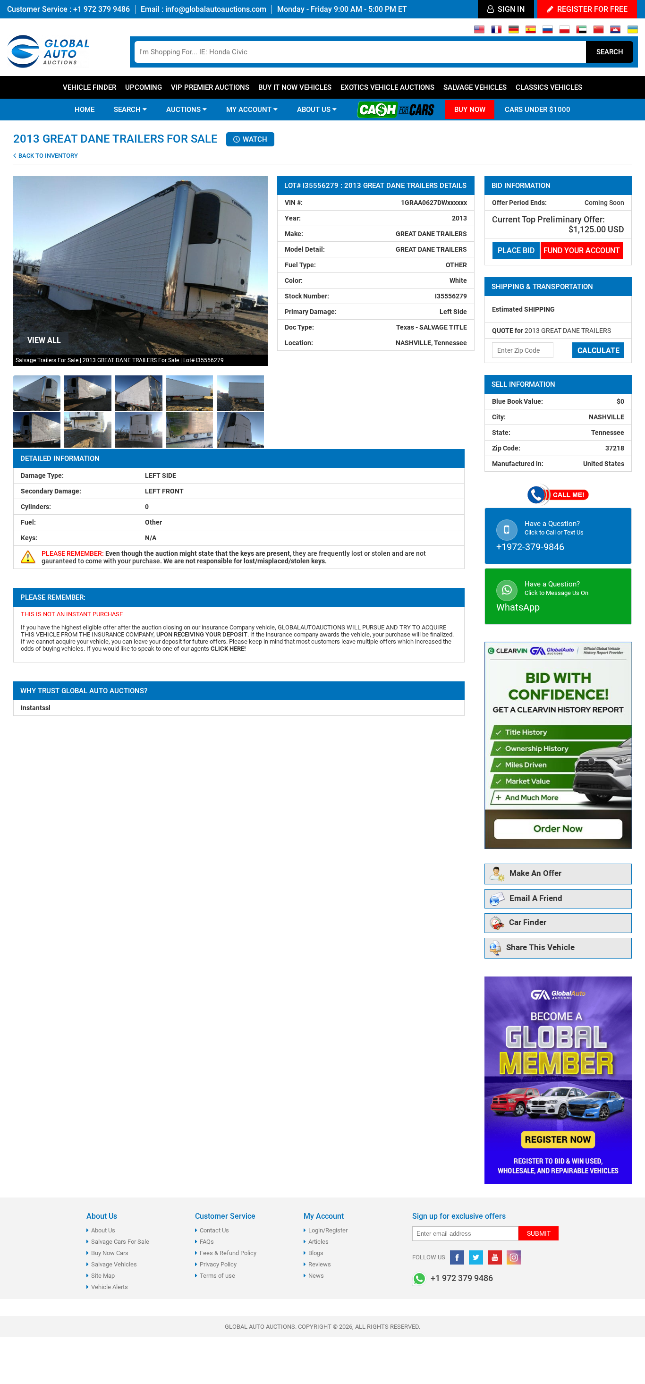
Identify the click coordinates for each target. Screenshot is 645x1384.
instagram (514, 1257)
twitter (476, 1257)
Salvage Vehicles (475, 87)
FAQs (207, 1241)
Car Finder (527, 922)
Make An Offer (535, 873)
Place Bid (516, 250)
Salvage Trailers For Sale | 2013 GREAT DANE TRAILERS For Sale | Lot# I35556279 (120, 360)
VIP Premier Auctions (210, 87)
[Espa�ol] (530, 31)
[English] (479, 31)
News (316, 1275)
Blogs (315, 1253)
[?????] (615, 31)
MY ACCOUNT (249, 109)
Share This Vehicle (540, 947)
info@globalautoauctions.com (215, 9)
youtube (495, 1257)
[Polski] (564, 31)
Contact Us (214, 1230)
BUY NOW (469, 109)
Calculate (598, 350)
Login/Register (328, 1230)
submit (539, 1233)
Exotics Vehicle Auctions (387, 87)
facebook (457, 1257)
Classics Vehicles (549, 87)
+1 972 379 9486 (100, 9)
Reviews (319, 1264)
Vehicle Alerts (109, 1287)
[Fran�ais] (496, 31)
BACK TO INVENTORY (47, 155)
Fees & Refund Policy (228, 1253)
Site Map (103, 1275)
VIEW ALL (44, 340)
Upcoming (143, 87)
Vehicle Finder (89, 87)
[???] (598, 31)
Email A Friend (535, 898)
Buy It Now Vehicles (294, 87)
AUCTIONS (184, 109)
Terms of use (217, 1275)
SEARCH (128, 109)
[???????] (547, 31)
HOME (84, 109)
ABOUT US (314, 109)
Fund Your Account (581, 250)
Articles (318, 1241)
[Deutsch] (513, 31)
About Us (103, 1230)
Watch (254, 139)
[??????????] (632, 31)
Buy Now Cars (109, 1253)
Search (609, 52)
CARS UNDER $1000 (537, 109)
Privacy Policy (218, 1264)
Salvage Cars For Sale (120, 1241)
